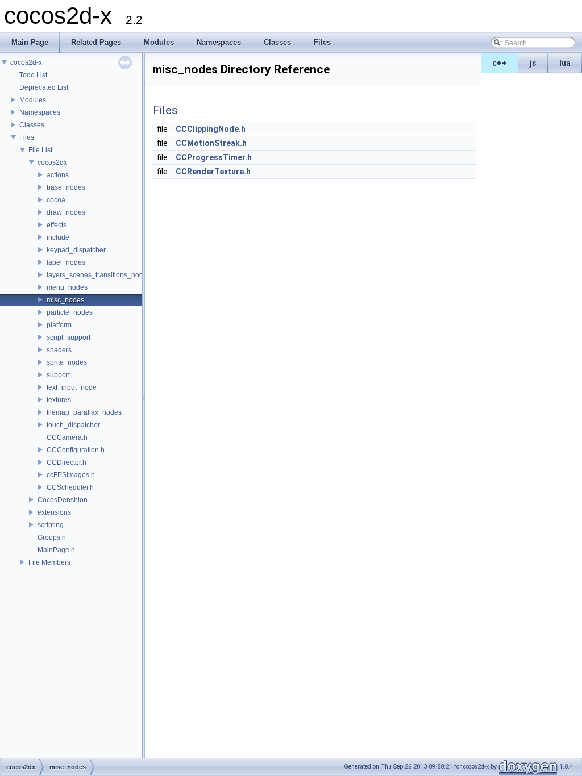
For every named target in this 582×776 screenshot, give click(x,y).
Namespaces (39, 112)
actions (58, 175)
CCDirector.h (66, 462)
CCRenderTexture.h (213, 171)
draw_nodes (66, 212)
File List (40, 150)
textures (59, 400)
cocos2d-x (26, 62)
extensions (54, 512)
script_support (68, 337)
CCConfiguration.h (76, 450)
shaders (59, 350)
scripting (51, 525)
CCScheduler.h (70, 487)
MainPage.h (56, 550)
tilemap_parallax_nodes (84, 412)
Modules (32, 100)
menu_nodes (67, 287)
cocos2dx (52, 162)
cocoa (56, 200)
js (533, 63)
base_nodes (66, 187)
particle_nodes (70, 312)
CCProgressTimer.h (214, 157)
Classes (31, 125)
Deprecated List (43, 87)
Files (26, 137)
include (58, 237)
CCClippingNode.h (211, 128)
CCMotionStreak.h (211, 143)
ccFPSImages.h (71, 475)
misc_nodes (65, 300)
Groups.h (52, 537)
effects (56, 225)
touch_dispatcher (73, 425)
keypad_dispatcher (76, 250)
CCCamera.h (67, 437)
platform (59, 325)
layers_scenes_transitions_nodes (99, 275)
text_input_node (72, 387)
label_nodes (66, 262)
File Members (49, 562)
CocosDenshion (63, 500)
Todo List (33, 75)
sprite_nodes (67, 362)
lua (565, 63)
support (58, 375)
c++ (499, 63)
